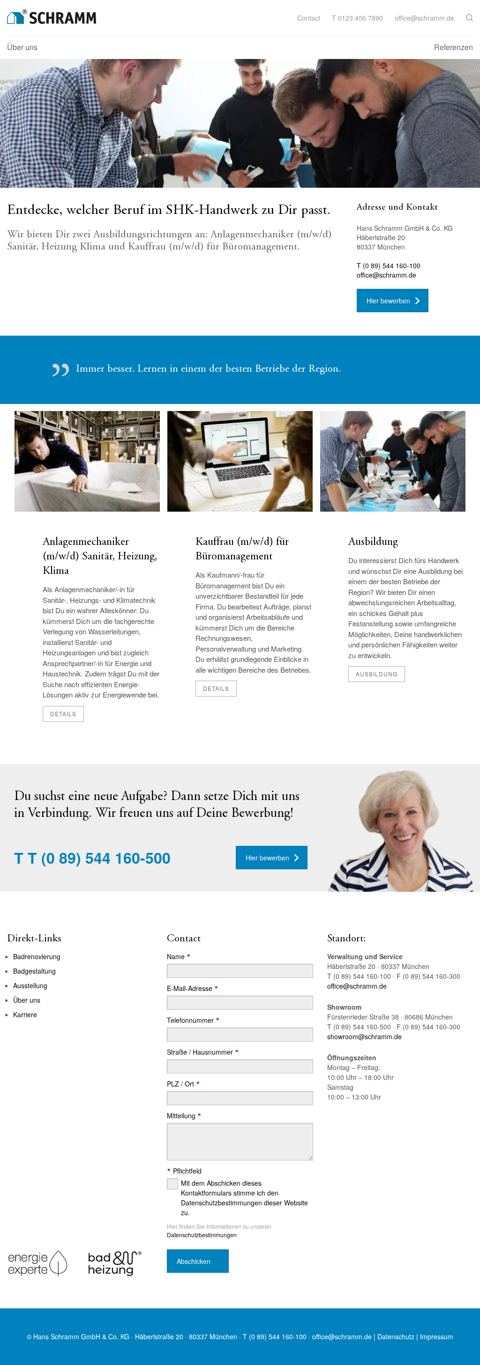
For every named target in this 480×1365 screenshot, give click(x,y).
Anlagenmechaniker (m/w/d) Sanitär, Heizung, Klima (100, 557)
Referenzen (453, 47)
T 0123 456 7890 (357, 17)
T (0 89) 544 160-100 (388, 265)
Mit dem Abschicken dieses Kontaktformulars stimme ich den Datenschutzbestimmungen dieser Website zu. (244, 1197)
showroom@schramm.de (364, 1036)
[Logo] (51, 16)
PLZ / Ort (183, 1084)
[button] (469, 17)
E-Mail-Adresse (192, 988)
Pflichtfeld (184, 1171)
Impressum (436, 1336)
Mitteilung (184, 1116)
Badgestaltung (34, 971)
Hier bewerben (388, 300)
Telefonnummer (193, 1020)
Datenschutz (395, 1336)
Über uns (22, 47)
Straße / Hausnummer (203, 1052)
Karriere (25, 1014)
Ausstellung (30, 985)
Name (179, 956)
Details (63, 714)
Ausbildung (373, 542)
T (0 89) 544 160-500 (99, 857)
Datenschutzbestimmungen (202, 1235)
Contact (308, 17)
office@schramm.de (424, 17)
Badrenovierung (36, 956)
